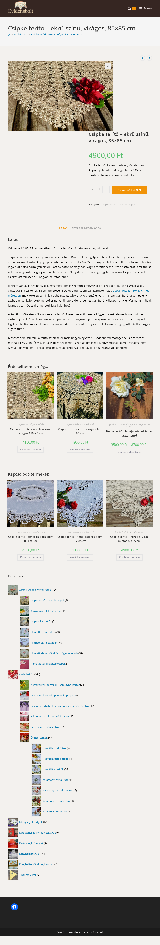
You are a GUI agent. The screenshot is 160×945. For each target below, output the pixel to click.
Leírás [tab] (63, 228)
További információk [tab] (86, 228)
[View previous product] (142, 58)
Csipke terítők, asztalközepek (118, 204)
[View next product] (149, 58)
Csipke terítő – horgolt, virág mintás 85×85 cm (129, 539)
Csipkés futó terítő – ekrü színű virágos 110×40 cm (31, 431)
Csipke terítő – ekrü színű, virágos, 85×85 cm (56, 34)
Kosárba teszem (129, 190)
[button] (108, 66)
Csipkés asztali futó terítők (31, 424)
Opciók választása (129, 452)
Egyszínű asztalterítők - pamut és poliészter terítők (129, 425)
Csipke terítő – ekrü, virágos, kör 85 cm (80, 431)
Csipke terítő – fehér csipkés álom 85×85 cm (79, 539)
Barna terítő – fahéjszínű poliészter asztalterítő (129, 433)
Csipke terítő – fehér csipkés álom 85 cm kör (30, 539)
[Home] (9, 34)
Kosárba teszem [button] (30, 449)
